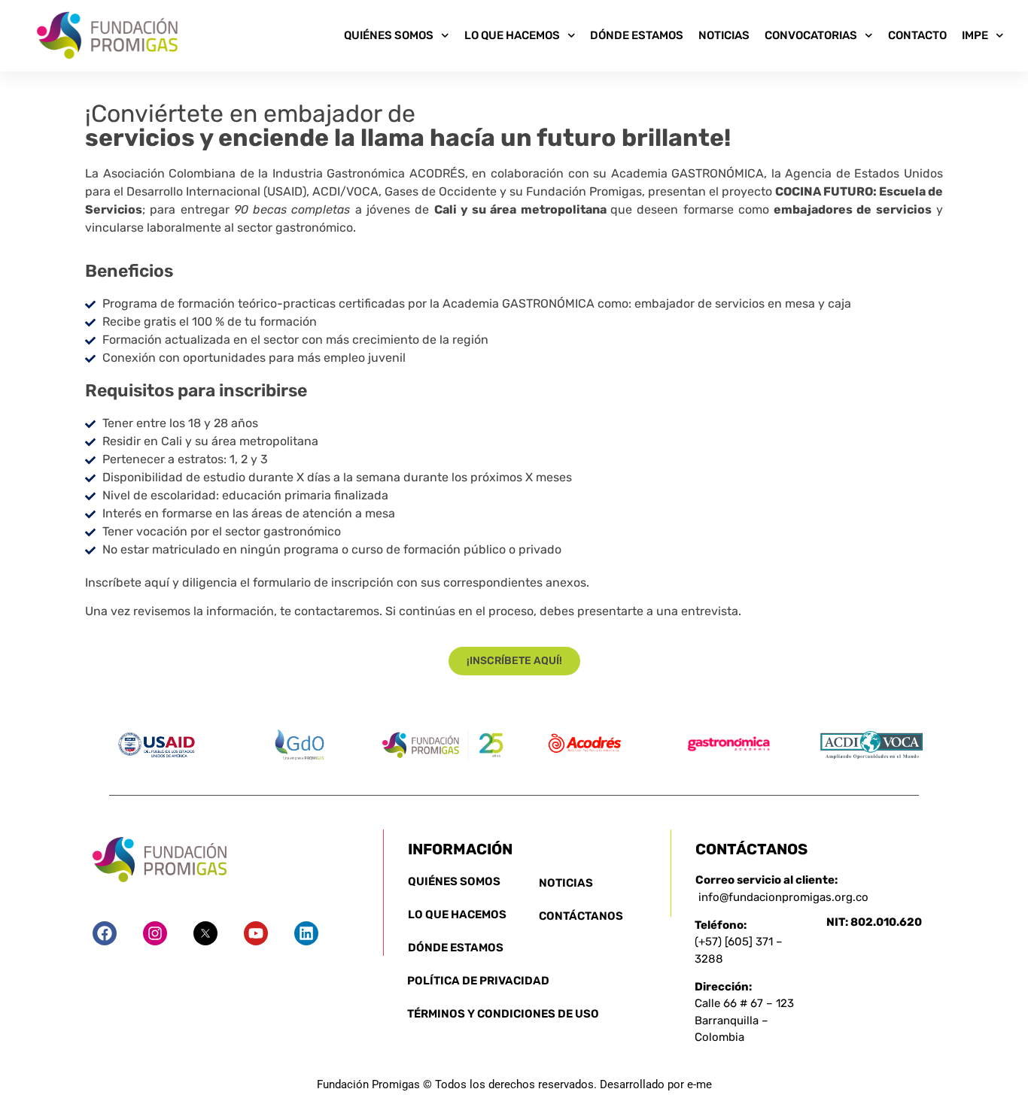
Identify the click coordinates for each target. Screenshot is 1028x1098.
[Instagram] (155, 933)
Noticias (724, 35)
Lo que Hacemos (512, 35)
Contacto (917, 35)
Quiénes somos (388, 35)
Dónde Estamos (636, 35)
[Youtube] (256, 933)
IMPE (975, 35)
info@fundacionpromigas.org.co (783, 897)
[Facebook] (105, 933)
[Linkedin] (306, 933)
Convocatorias (811, 35)
